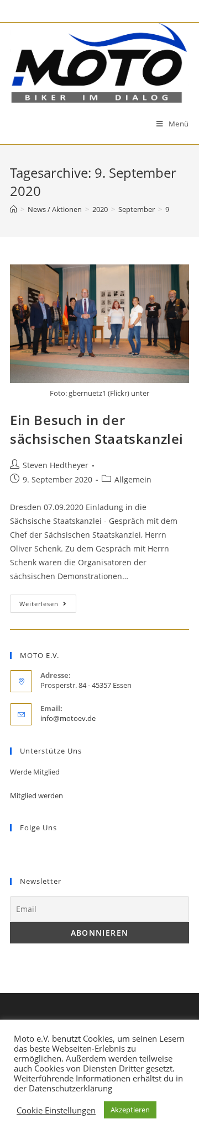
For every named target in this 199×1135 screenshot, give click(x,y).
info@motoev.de (68, 718)
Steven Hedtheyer (55, 465)
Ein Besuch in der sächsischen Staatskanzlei (97, 429)
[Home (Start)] (13, 209)
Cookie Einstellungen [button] (56, 1110)
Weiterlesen (39, 604)
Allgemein (132, 479)
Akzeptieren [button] (130, 1110)
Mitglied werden (36, 795)
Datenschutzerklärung (70, 1088)
